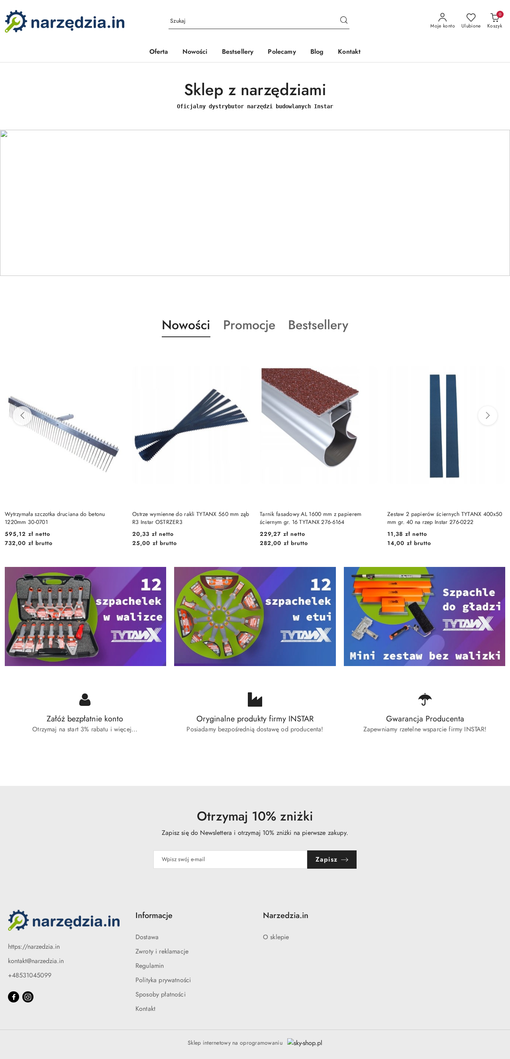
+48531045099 (29, 975)
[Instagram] (27, 996)
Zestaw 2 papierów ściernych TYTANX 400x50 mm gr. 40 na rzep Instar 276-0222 (317, 518)
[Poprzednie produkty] (22, 415)
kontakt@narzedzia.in (36, 960)
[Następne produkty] (488, 415)
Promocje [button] (249, 325)
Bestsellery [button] (318, 325)
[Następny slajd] (492, 202)
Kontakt (145, 1008)
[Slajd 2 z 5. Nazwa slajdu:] (255, 203)
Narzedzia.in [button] (285, 915)
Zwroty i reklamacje (161, 951)
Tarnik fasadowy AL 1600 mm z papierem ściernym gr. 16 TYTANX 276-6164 (183, 518)
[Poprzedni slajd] (17, 202)
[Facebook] (13, 996)
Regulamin (149, 965)
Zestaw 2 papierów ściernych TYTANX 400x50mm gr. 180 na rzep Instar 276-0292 (441, 518)
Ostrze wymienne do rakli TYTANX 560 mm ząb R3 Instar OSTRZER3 (63, 518)
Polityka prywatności (163, 980)
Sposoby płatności (160, 994)
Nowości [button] (186, 325)
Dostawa (147, 937)
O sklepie (276, 937)
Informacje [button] (154, 915)
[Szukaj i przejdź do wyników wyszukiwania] (343, 21)
